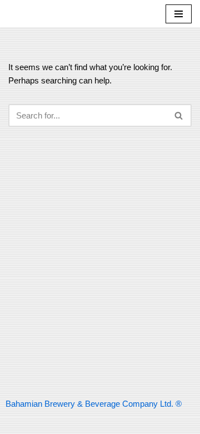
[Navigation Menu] (179, 13)
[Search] (179, 115)
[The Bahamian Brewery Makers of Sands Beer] (41, 13)
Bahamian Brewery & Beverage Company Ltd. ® (94, 403)
